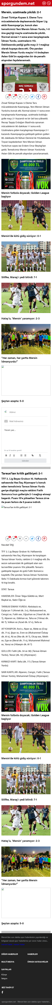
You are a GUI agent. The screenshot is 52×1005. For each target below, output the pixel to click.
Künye (4, 974)
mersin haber (7, 944)
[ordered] (21, 455)
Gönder (25, 460)
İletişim (4, 978)
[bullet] (25, 455)
